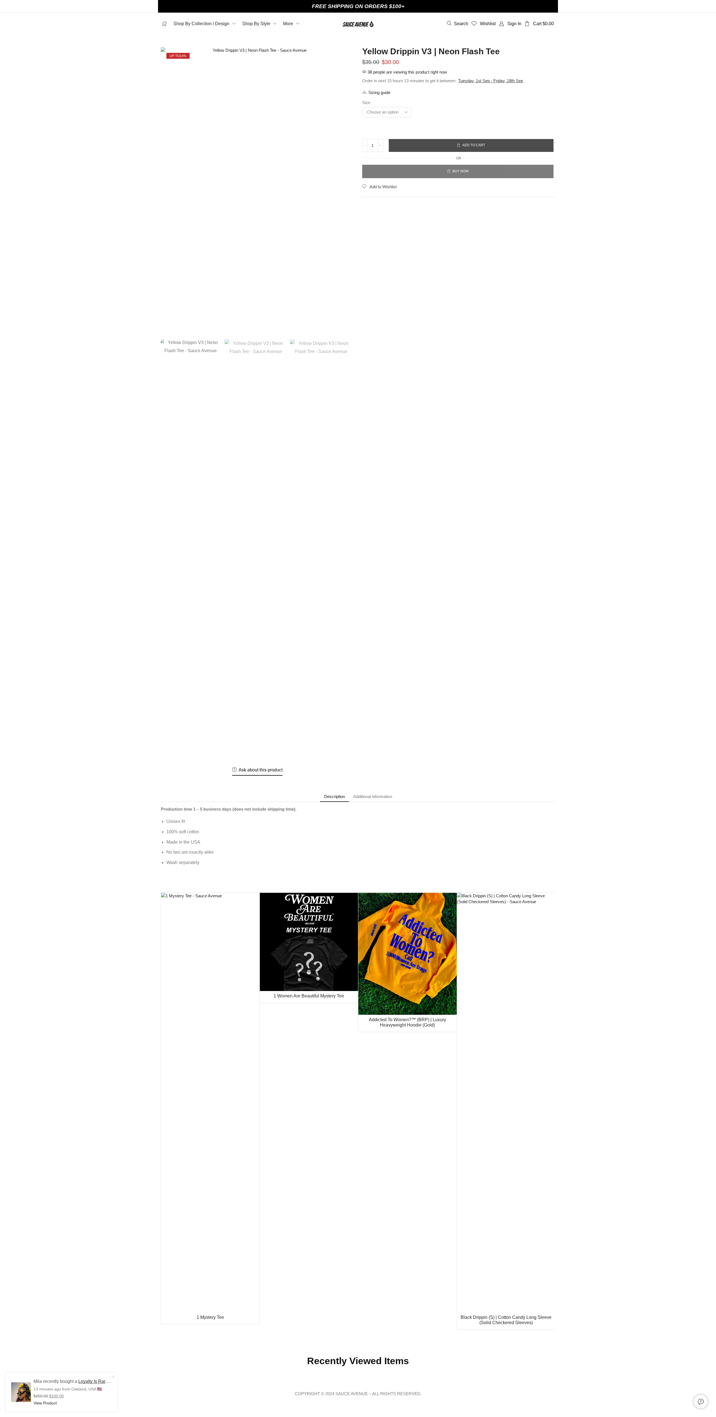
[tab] (334, 796)
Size (366, 102)
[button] (457, 23)
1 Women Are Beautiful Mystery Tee (309, 996)
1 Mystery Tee (210, 1317)
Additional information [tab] (372, 796)
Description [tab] (334, 796)
